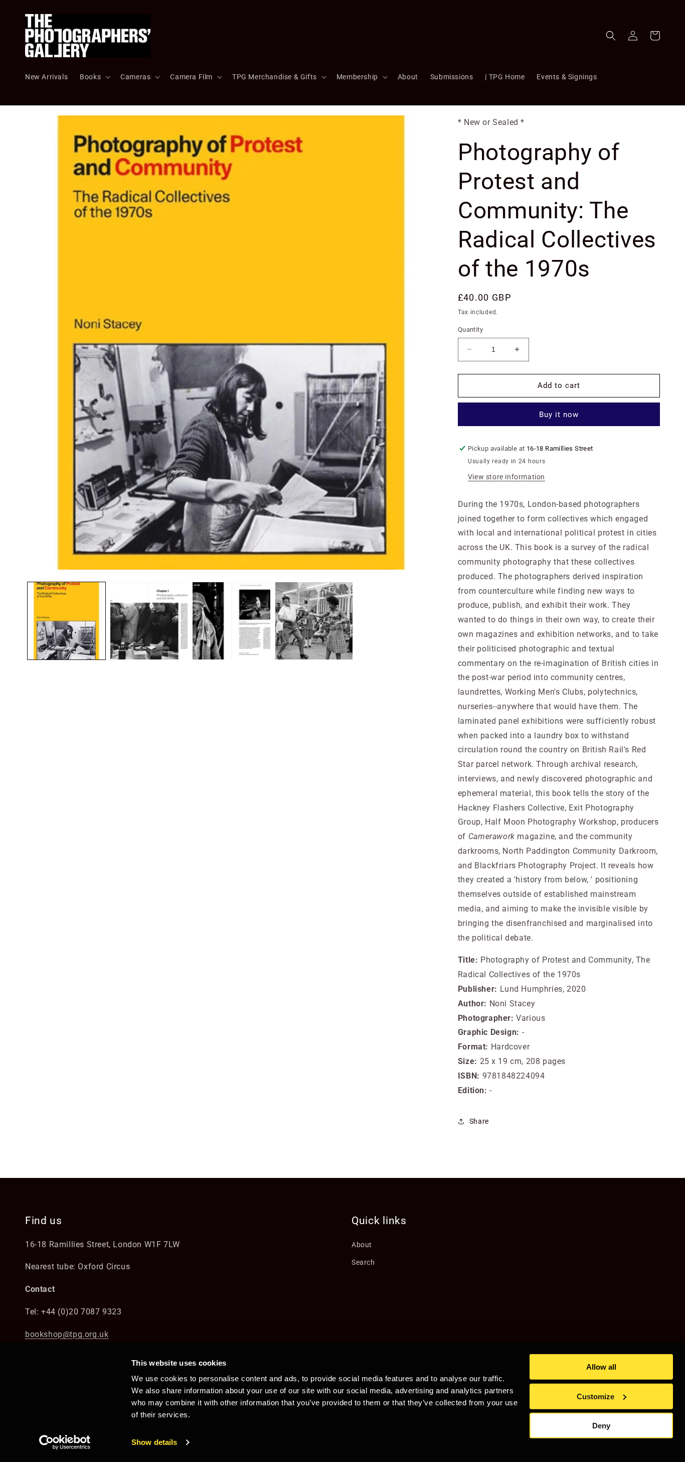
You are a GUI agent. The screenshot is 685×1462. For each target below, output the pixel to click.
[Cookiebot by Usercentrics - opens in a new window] (65, 1442)
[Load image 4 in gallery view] (314, 621)
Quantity (470, 329)
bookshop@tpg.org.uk (66, 1334)
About (362, 1245)
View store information (506, 477)
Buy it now (559, 414)
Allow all (601, 1367)
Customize (595, 1396)
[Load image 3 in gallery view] (231, 621)
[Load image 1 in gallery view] (66, 621)
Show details (154, 1442)
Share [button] (479, 1121)
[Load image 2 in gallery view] (149, 621)
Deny (601, 1425)
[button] (94, 76)
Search (363, 1262)
